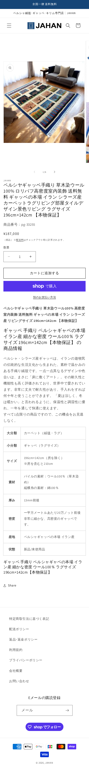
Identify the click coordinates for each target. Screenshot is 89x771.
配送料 (20, 239)
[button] (9, 25)
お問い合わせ (19, 681)
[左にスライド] (34, 172)
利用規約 (15, 650)
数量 (6, 247)
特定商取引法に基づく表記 (29, 619)
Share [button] (12, 585)
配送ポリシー (19, 629)
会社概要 (15, 671)
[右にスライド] (55, 172)
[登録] (67, 710)
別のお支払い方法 (44, 297)
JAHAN (49, 762)
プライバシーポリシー (25, 660)
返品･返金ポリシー (23, 639)
